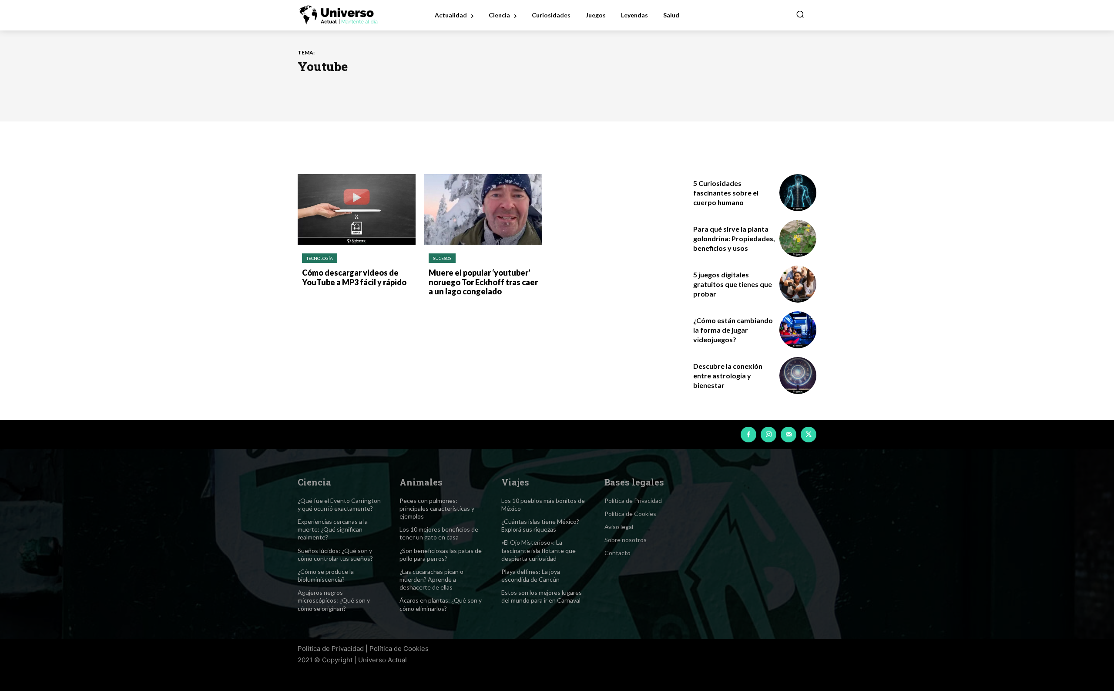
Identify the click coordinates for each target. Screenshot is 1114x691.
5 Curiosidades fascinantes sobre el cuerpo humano (725, 193)
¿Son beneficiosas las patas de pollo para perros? (440, 554)
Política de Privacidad (331, 648)
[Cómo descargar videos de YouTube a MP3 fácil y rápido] (357, 209)
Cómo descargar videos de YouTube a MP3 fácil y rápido (354, 277)
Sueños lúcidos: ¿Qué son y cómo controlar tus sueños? (335, 554)
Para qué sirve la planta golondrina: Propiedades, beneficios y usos (734, 239)
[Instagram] (768, 434)
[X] (808, 434)
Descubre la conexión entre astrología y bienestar (727, 376)
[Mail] (788, 434)
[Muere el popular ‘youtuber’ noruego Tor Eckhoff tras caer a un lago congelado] (483, 209)
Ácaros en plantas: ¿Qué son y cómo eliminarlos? (440, 604)
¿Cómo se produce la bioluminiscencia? (326, 575)
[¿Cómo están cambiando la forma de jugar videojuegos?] (797, 329)
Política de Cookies (399, 648)
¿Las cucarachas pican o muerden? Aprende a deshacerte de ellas (431, 579)
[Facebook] (748, 434)
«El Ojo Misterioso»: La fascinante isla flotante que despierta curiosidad (538, 550)
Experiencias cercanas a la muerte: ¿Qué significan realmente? (333, 529)
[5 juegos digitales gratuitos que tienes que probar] (797, 284)
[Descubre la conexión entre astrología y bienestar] (797, 375)
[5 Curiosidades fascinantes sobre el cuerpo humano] (797, 192)
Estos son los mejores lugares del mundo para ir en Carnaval (541, 596)
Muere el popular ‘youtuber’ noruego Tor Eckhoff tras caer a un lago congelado (483, 282)
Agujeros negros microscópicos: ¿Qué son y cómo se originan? (334, 600)
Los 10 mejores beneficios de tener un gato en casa (438, 533)
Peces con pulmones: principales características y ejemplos (436, 508)
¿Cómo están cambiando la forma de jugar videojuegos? (733, 330)
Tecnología (319, 258)
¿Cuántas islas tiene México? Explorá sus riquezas (540, 525)
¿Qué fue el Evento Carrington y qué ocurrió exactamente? (339, 504)
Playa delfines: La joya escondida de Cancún (530, 575)
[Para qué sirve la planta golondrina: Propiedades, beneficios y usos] (797, 238)
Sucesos (442, 258)
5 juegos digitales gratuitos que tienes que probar (732, 284)
